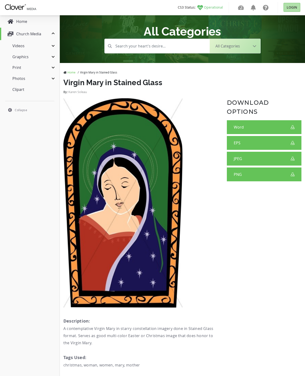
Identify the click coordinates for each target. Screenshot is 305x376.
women (106, 365)
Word (239, 127)
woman (90, 365)
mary (119, 365)
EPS (237, 143)
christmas (72, 365)
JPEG (238, 158)
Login (292, 7)
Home (71, 72)
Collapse (21, 110)
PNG (238, 174)
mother (133, 365)
